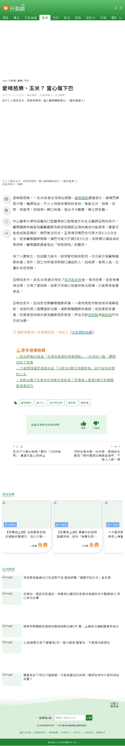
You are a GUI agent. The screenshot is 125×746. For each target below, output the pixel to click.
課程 (78, 17)
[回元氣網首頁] (17, 8)
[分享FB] (6, 199)
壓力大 (40, 402)
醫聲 (114, 17)
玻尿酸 (93, 314)
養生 (17, 17)
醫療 (45, 17)
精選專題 (53, 732)
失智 (103, 17)
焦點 (5, 17)
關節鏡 (107, 314)
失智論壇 (31, 17)
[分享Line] (6, 210)
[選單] (121, 7)
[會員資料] (116, 7)
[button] (120, 17)
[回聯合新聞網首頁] (5, 8)
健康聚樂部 (40, 732)
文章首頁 (88, 732)
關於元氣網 (25, 732)
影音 (67, 17)
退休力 (90, 17)
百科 (56, 17)
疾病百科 (65, 732)
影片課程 (10, 525)
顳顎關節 (82, 197)
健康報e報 (45, 717)
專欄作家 (100, 732)
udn (4, 80)
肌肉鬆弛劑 (73, 279)
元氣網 (12, 80)
